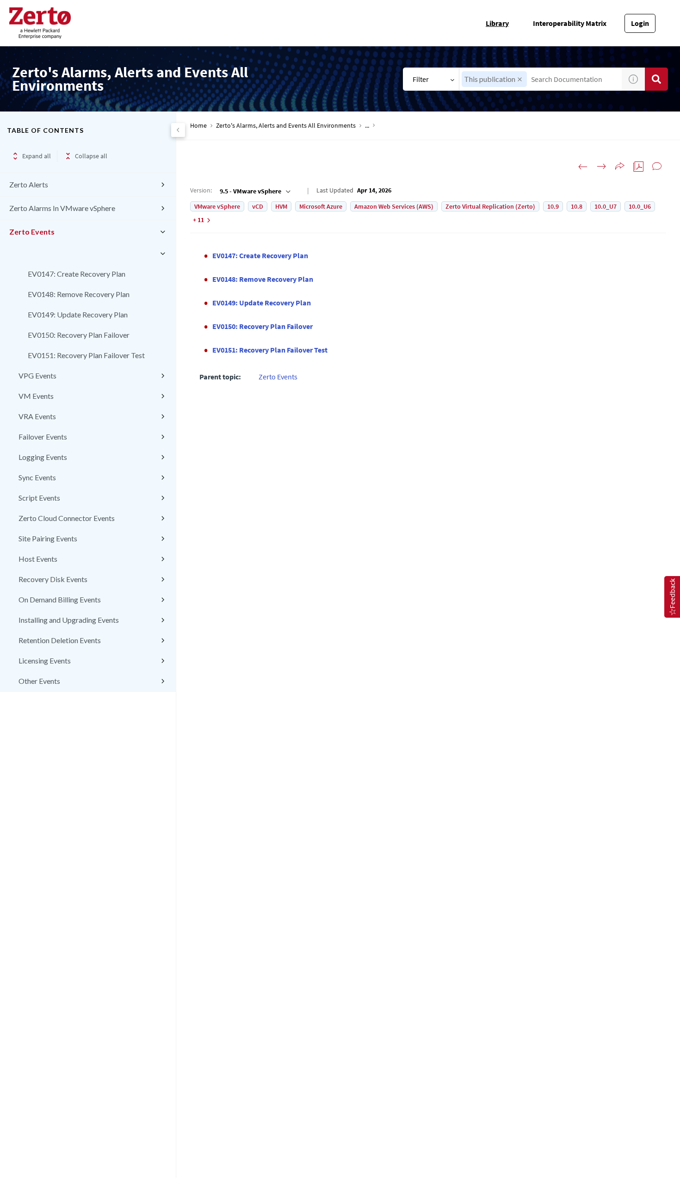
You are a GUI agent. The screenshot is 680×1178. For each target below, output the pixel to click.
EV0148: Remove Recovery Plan (79, 294)
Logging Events (43, 457)
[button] (519, 79)
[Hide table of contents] (178, 130)
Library (497, 23)
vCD (257, 206)
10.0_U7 (605, 206)
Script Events (39, 497)
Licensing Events (45, 660)
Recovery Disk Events (53, 579)
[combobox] (540, 79)
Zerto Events (32, 231)
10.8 (576, 206)
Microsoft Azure (320, 206)
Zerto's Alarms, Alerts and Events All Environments (286, 126)
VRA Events (37, 416)
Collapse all (91, 156)
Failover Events (43, 436)
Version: (201, 190)
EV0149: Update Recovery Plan (78, 314)
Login (640, 23)
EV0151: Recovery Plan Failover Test (86, 355)
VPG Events (37, 375)
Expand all (36, 156)
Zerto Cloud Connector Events (67, 518)
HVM (281, 206)
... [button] (367, 126)
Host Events (38, 558)
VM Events (36, 395)
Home (198, 126)
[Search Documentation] (656, 79)
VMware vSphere (217, 206)
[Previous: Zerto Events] (583, 166)
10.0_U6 (640, 206)
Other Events (39, 680)
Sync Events (37, 477)
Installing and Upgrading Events (69, 619)
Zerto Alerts (28, 184)
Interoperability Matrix (569, 23)
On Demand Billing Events (60, 599)
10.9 (553, 206)
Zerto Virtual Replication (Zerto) (490, 206)
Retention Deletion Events (60, 640)
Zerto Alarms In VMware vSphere (62, 208)
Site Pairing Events (48, 538)
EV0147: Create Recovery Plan (76, 273)
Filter (421, 79)
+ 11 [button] (198, 220)
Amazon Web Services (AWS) (393, 206)
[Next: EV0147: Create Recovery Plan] (601, 166)
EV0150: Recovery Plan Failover (79, 334)
